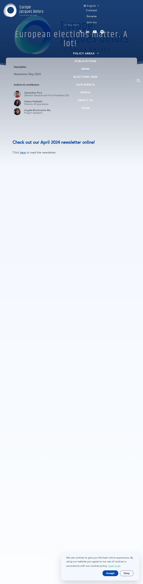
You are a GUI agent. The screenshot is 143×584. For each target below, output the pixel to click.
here (23, 152)
